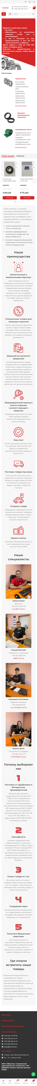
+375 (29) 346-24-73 (10, 1041)
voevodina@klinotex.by (18, 707)
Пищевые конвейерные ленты (23, 138)
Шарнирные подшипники (20, 102)
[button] (2, 181)
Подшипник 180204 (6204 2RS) (9, 180)
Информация (8, 1021)
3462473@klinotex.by (18, 757)
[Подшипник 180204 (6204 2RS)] (10, 169)
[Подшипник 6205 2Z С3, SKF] (27, 169)
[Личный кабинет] (33, 2)
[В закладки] (15, 163)
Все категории (21, 106)
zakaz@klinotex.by (10, 1047)
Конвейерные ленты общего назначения (23, 134)
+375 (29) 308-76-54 (11, 1044)
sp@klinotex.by (18, 658)
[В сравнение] (15, 167)
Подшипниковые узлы (21, 88)
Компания (6, 1015)
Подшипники (20, 79)
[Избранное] (25, 2)
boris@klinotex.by (18, 609)
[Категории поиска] (10, 14)
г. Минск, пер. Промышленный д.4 (16, 1055)
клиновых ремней (11, 219)
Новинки (20, 156)
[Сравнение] (29, 2)
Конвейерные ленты (23, 129)
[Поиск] (33, 14)
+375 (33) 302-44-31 (21, 9)
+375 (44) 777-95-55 (21, 7)
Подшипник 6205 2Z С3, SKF (26, 180)
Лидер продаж (8, 156)
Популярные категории (13, 1026)
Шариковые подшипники (20, 97)
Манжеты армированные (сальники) (23, 115)
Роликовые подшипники (20, 92)
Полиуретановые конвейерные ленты (23, 143)
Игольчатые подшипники (20, 83)
